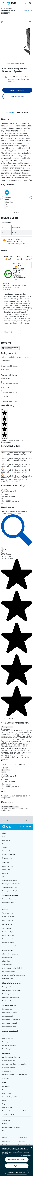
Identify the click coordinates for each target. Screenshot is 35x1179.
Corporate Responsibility (9, 1097)
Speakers (4, 820)
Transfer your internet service (11, 946)
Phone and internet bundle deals (12, 968)
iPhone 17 (5, 877)
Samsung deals (7, 964)
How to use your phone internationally (14, 1064)
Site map (4, 1137)
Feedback (4, 1123)
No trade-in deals (7, 979)
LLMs (3, 1131)
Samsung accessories (9, 1042)
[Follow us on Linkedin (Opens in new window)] (30, 827)
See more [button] (25, 323)
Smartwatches (7, 851)
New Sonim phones (8, 1001)
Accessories (22, 818)
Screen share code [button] (8, 1114)
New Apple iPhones (8, 987)
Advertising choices (22, 1137)
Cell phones (5, 837)
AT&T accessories (7, 1038)
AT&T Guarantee (7, 1107)
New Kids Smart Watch (9, 1026)
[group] (16, 833)
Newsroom (5, 1090)
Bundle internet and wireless (11, 1057)
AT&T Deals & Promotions (10, 954)
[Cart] (26, 3)
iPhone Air (5, 873)
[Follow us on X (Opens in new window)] (20, 827)
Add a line (5, 906)
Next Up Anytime (7, 920)
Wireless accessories (8, 854)
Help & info (5, 1104)
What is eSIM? (6, 1071)
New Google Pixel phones (10, 994)
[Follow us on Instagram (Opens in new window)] (27, 827)
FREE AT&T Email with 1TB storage (11, 1127)
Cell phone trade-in (8, 942)
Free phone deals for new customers (13, 975)
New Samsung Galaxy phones (11, 990)
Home (9, 818)
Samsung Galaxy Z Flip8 (9, 891)
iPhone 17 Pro (6, 870)
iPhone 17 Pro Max (7, 866)
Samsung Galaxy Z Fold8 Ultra (11, 884)
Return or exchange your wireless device (14, 1075)
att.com (4, 818)
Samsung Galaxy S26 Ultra (10, 880)
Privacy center (21, 1141)
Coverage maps (6, 1141)
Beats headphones (8, 1049)
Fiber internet (6, 840)
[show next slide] (31, 198)
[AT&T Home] (11, 3)
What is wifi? (6, 1078)
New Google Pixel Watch (9, 1023)
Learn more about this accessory (16, 63)
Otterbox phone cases (9, 1045)
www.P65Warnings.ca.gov (16, 244)
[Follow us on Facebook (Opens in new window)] (24, 827)
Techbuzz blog (6, 1120)
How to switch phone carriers (11, 932)
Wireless (15, 818)
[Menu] (3, 3)
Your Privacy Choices (23, 1144)
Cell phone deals (7, 957)
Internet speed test (8, 935)
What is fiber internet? (9, 1067)
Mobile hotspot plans (8, 916)
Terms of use (5, 1144)
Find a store (6, 1086)
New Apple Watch (7, 1016)
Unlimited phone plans (9, 899)
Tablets (4, 847)
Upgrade (5, 909)
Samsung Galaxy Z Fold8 (9, 887)
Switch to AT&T (7, 928)
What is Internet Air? (8, 1060)
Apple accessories (7, 1035)
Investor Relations (7, 1093)
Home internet (6, 844)
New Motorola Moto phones (10, 997)
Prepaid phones (7, 858)
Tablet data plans (7, 913)
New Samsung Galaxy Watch (11, 1020)
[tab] (10, 112)
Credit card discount (8, 971)
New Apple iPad (7, 1009)
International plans (8, 902)
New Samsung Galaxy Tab (10, 1012)
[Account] (30, 3)
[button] (28, 12)
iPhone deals (6, 961)
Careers (4, 1100)
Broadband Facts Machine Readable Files (14, 1111)
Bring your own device (9, 939)
